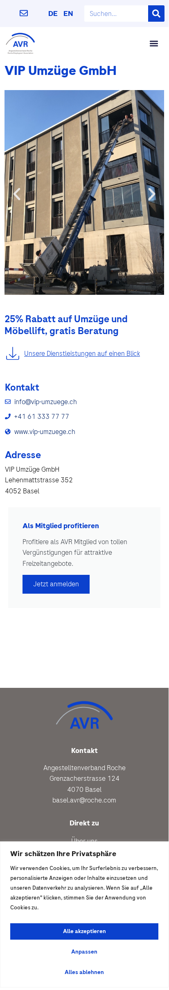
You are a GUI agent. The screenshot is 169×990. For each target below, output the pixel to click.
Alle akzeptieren (84, 931)
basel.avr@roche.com (84, 800)
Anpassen (84, 952)
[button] (153, 43)
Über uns (84, 841)
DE (53, 13)
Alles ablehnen (84, 972)
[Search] (156, 13)
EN (68, 13)
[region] (84, 914)
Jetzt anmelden (56, 584)
